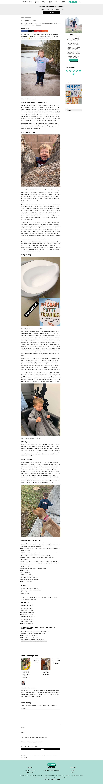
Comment (24, 708)
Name (23, 727)
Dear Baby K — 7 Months (27, 610)
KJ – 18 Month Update (26, 621)
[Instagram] (72, 2)
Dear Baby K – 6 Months (27, 608)
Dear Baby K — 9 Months (27, 614)
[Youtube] (70, 2)
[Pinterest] (75, 2)
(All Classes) (46, 631)
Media (72, 772)
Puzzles (23, 552)
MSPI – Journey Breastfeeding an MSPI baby (32, 639)
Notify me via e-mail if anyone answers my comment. (35, 737)
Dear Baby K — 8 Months (27, 612)
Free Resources (63, 2)
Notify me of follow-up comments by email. (32, 742)
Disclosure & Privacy (30, 770)
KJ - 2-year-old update (27, 623)
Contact (73, 770)
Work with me (30, 772)
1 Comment (38, 25)
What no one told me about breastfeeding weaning (34, 641)
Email (23, 732)
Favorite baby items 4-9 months (29, 635)
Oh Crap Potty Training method (35, 331)
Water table (24, 555)
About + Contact (37, 2)
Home (22, 17)
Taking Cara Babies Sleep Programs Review (32, 631)
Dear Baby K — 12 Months (28, 620)
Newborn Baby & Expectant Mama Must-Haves (33, 633)
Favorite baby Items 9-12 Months (29, 637)
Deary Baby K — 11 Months (28, 618)
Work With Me (51, 2)
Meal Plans (57, 2)
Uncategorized (28, 17)
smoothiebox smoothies (35, 480)
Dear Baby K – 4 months (27, 605)
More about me (73, 60)
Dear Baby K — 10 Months (28, 616)
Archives (67, 108)
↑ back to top (51, 764)
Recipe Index (44, 2)
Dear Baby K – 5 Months (27, 607)
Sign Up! (46, 770)
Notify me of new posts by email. (29, 746)
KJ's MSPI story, (46, 444)
